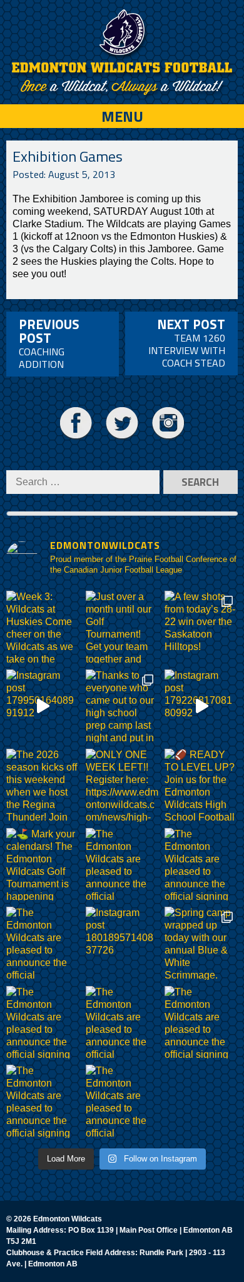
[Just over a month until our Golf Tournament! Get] (122, 627)
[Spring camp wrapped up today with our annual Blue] (201, 943)
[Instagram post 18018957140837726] (122, 943)
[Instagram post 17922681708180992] (201, 705)
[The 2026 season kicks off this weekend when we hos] (42, 785)
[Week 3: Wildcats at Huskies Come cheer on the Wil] (42, 627)
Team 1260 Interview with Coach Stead (186, 342)
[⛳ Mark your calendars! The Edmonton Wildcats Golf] (42, 864)
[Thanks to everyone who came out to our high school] (122, 705)
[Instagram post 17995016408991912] (42, 705)
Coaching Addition (49, 343)
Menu (122, 116)
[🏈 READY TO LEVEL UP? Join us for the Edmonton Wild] (201, 785)
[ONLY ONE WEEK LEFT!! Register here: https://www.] (122, 785)
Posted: (64, 174)
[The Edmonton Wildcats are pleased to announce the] (122, 864)
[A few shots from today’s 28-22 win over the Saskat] (201, 627)
